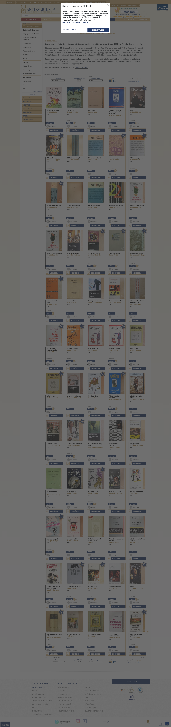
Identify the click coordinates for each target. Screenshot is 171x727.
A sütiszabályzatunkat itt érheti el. (77, 21)
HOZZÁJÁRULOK (98, 30)
